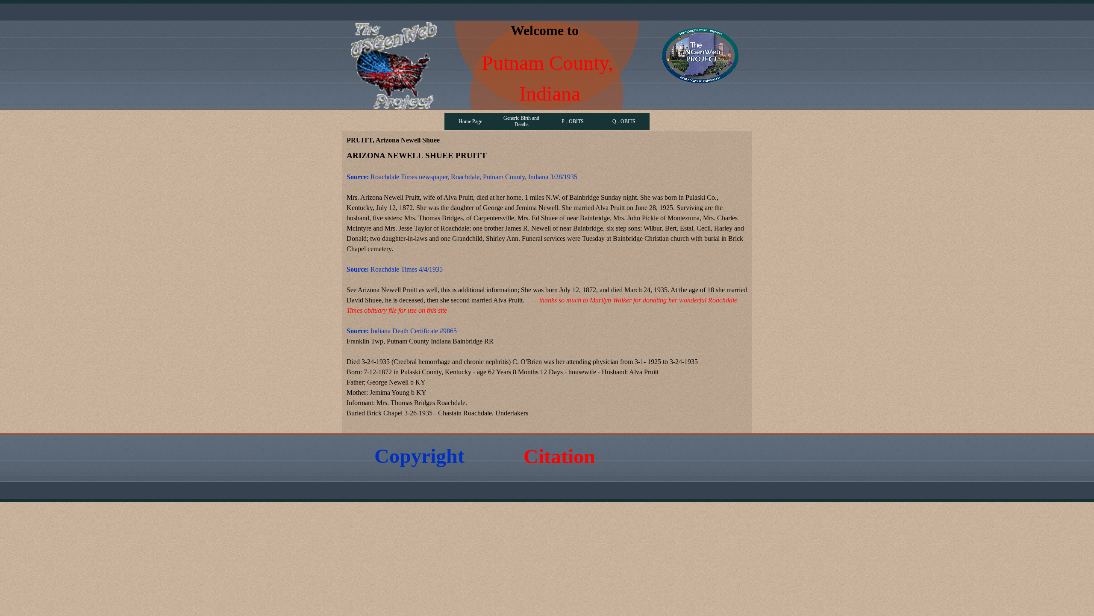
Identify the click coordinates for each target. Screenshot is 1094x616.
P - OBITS (573, 121)
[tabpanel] (547, 289)
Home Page (470, 121)
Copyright (419, 455)
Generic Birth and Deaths (521, 121)
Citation (559, 456)
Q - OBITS (623, 121)
